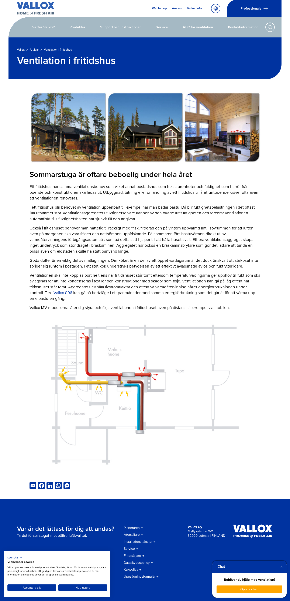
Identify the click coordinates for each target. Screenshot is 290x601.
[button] (15, 557)
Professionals (251, 8)
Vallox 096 (62, 293)
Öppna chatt (249, 589)
